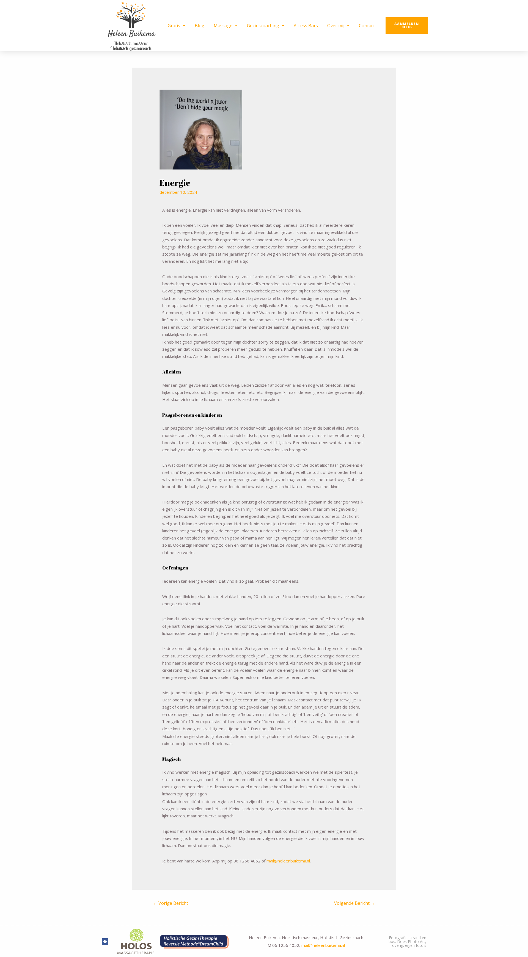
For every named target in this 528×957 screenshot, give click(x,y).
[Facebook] (105, 941)
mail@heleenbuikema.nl (288, 861)
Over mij (335, 26)
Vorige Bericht (170, 903)
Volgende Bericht (354, 903)
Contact (367, 26)
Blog (199, 26)
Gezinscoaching (263, 26)
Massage (223, 26)
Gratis (174, 26)
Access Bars (306, 26)
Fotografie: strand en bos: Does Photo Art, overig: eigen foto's (407, 941)
